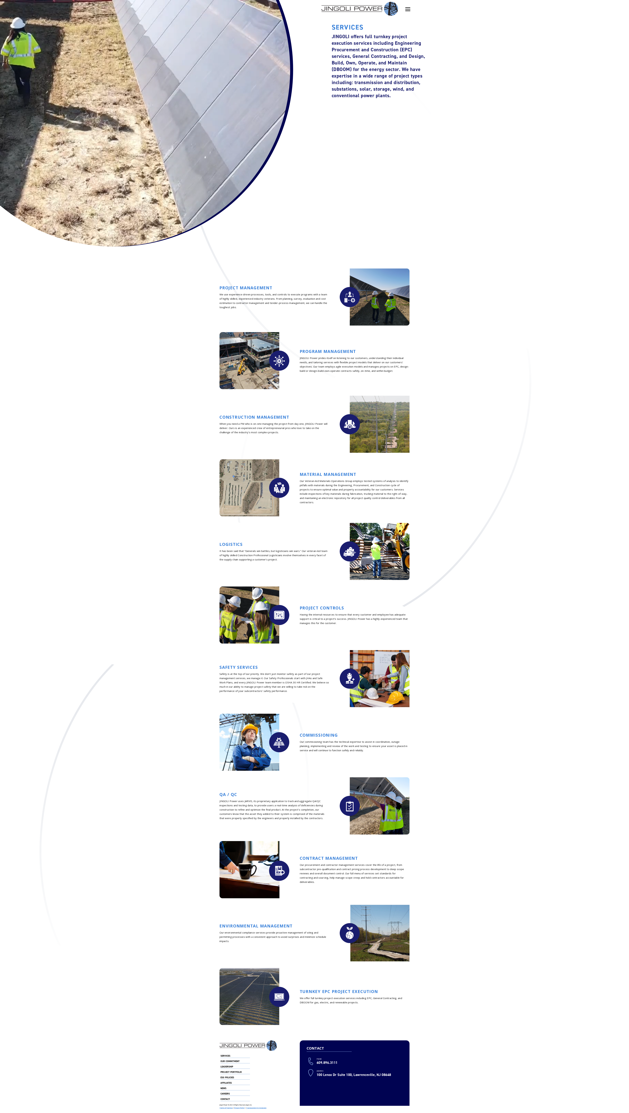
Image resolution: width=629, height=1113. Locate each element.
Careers (225, 1094)
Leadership (226, 1067)
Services (225, 1056)
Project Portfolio (231, 1072)
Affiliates (226, 1083)
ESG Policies (227, 1077)
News (223, 1088)
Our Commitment (230, 1061)
